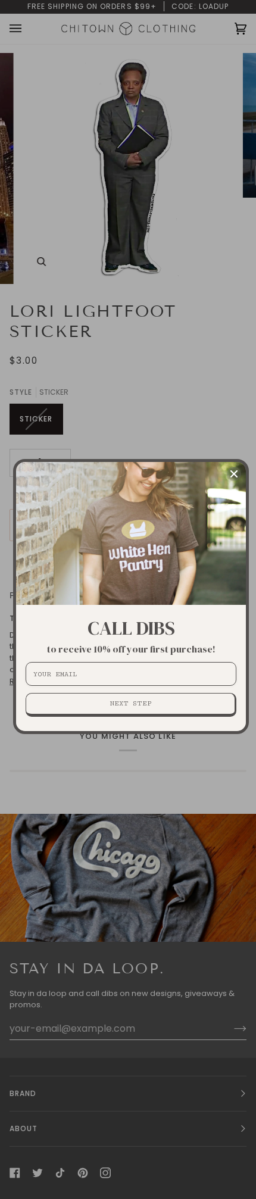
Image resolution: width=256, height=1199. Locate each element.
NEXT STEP (131, 703)
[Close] (234, 474)
